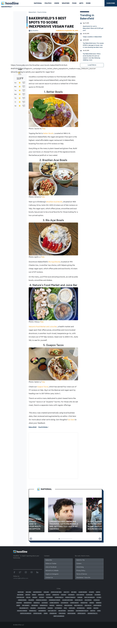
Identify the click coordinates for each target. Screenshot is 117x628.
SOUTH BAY (21, 592)
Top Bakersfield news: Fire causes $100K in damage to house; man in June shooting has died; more (93, 45)
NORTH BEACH (97, 605)
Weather (65, 3)
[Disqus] (53, 455)
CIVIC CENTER (80, 594)
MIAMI (18, 605)
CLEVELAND (89, 594)
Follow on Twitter (51, 563)
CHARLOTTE (56, 594)
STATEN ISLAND (37, 613)
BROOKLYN (41, 594)
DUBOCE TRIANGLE (70, 597)
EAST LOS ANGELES (89, 597)
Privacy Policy (80, 570)
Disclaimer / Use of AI (83, 577)
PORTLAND (72, 608)
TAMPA (45, 613)
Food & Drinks (42, 12)
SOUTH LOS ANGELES (25, 613)
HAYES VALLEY (78, 600)
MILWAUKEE (35, 605)
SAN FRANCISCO (37, 592)
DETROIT (41, 597)
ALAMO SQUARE (83, 592)
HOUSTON (19, 602)
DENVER (35, 597)
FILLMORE (31, 600)
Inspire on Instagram (52, 574)
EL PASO (99, 597)
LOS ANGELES (64, 602)
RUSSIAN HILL (32, 610)
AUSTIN (98, 592)
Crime (56, 3)
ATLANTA (91, 592)
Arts (81, 3)
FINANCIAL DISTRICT (41, 600)
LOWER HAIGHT (74, 602)
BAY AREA (73, 592)
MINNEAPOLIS (43, 605)
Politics (48, 3)
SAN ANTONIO (62, 610)
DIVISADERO (49, 597)
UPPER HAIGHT (81, 613)
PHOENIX (50, 608)
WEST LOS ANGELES (59, 616)
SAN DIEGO (71, 610)
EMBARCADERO (22, 600)
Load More (92, 65)
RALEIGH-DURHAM (22, 610)
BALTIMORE (20, 594)
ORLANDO (33, 608)
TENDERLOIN (53, 613)
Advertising (80, 567)
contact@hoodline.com (20, 578)
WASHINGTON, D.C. (92, 613)
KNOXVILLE (37, 602)
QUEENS (89, 608)
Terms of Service (81, 574)
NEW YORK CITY (78, 605)
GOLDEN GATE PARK (67, 600)
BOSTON (28, 594)
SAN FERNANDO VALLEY (82, 610)
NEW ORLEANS (68, 605)
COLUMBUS (97, 594)
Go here (71, 420)
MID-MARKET (25, 605)
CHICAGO (63, 594)
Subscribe (111, 3)
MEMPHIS (98, 602)
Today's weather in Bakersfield (92, 37)
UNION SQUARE (71, 613)
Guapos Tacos (42, 387)
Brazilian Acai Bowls (54, 202)
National (38, 3)
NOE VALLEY (88, 605)
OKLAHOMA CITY (24, 608)
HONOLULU (96, 600)
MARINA (92, 602)
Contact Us (49, 577)
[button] (31, 539)
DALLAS (28, 597)
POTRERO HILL (81, 608)
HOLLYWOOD (88, 600)
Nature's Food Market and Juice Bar (43, 327)
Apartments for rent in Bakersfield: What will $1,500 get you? (93, 28)
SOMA (98, 610)
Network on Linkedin (52, 570)
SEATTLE (92, 610)
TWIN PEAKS (62, 613)
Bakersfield (32, 12)
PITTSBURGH (58, 608)
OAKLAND (46, 592)
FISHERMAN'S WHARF (54, 600)
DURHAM (80, 597)
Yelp (76, 34)
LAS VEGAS (44, 602)
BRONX (34, 594)
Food (74, 3)
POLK (65, 608)
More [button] (88, 3)
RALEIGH (96, 608)
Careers (78, 563)
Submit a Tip (80, 560)
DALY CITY (66, 592)
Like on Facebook (51, 567)
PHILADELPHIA (42, 608)
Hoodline (34, 30)
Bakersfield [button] (6, 7)
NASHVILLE (59, 605)
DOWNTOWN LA (59, 597)
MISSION (52, 605)
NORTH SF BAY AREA (56, 592)
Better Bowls (48, 133)
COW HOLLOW (20, 597)
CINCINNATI (71, 594)
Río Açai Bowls (54, 262)
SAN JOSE (28, 592)
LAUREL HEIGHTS (54, 602)
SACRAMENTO (42, 610)
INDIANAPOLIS (27, 602)
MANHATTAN (84, 602)
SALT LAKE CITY (52, 610)
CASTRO (48, 594)
